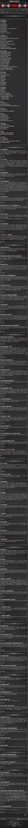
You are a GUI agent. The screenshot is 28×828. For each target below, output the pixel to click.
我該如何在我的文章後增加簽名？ (6, 55)
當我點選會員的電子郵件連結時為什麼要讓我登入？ (9, 48)
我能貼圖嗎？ (3, 77)
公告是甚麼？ (3, 80)
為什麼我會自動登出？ (4, 31)
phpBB (14, 289)
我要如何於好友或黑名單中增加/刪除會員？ (8, 111)
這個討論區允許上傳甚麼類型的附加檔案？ (7, 132)
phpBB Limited (4, 774)
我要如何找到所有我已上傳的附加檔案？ (7, 134)
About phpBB (17, 775)
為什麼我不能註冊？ (4, 24)
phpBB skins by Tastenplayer (16, 824)
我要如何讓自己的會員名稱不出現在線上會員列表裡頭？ (10, 38)
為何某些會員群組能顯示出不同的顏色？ (7, 96)
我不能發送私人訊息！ (4, 102)
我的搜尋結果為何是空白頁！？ (6, 117)
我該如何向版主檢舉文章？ (5, 65)
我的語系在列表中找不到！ (5, 42)
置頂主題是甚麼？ (3, 82)
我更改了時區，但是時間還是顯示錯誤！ (7, 41)
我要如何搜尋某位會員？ (5, 119)
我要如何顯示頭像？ (4, 45)
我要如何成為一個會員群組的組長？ (6, 94)
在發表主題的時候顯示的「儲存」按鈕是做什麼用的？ (9, 66)
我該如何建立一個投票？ (5, 56)
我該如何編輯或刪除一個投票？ (6, 59)
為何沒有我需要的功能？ (5, 139)
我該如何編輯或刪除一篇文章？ (6, 53)
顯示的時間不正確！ (4, 39)
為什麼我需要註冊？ (4, 21)
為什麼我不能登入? (4, 27)
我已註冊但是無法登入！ (5, 25)
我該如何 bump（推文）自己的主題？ (7, 69)
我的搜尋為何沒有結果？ (5, 116)
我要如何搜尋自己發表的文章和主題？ (7, 120)
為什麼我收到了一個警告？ (5, 63)
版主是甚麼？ (3, 90)
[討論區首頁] (14, 5)
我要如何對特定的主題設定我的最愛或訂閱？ (8, 126)
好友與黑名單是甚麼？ (4, 109)
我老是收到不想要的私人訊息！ (6, 104)
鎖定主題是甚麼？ (3, 83)
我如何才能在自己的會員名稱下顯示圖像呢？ (8, 44)
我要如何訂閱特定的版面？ (5, 127)
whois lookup (22, 793)
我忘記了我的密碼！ (4, 30)
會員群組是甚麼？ (3, 91)
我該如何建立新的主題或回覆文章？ (6, 52)
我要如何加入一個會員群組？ (5, 93)
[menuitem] (2, 10)
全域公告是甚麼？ (3, 79)
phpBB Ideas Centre (11, 784)
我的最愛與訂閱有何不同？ (5, 124)
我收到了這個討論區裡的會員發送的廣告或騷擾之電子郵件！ (10, 105)
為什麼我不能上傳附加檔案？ (5, 62)
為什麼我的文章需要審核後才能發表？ (7, 68)
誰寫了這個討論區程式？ (5, 138)
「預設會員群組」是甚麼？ (5, 97)
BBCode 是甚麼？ (4, 73)
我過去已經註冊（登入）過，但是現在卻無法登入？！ (9, 28)
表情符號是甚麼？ (3, 76)
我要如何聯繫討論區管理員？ (5, 142)
